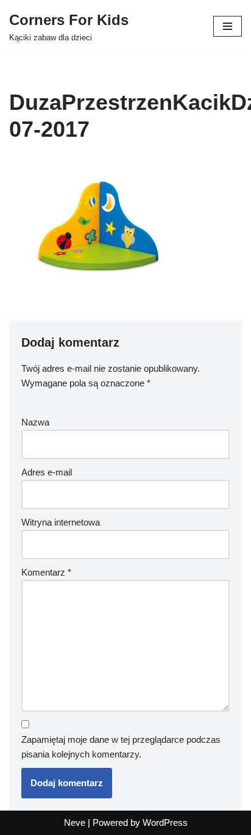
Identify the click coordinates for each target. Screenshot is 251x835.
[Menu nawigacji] (227, 26)
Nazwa (35, 422)
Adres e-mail (46, 472)
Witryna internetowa (60, 522)
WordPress (165, 822)
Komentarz (46, 572)
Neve (74, 822)
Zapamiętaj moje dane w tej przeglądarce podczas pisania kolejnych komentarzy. (121, 746)
